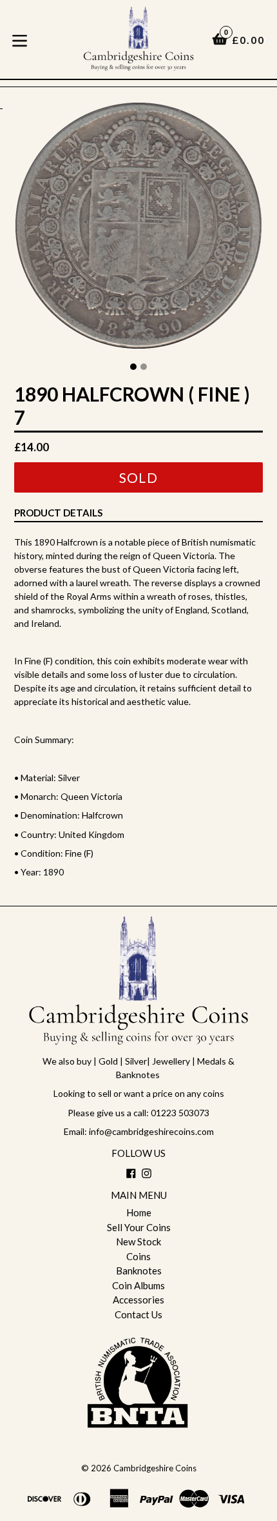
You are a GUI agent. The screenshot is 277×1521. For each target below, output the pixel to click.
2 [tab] (143, 366)
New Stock (138, 1241)
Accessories (138, 1299)
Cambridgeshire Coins (154, 1468)
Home (138, 1212)
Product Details (58, 512)
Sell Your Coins (139, 1227)
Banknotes (139, 1270)
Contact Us (138, 1314)
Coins (138, 1256)
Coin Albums (138, 1285)
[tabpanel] (138, 228)
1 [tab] (133, 366)
